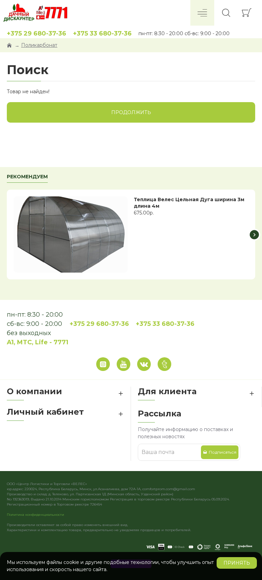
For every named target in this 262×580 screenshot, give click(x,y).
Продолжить (131, 112)
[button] (8, 234)
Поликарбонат (39, 45)
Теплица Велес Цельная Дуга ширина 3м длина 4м (189, 202)
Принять (236, 563)
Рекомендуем (27, 177)
